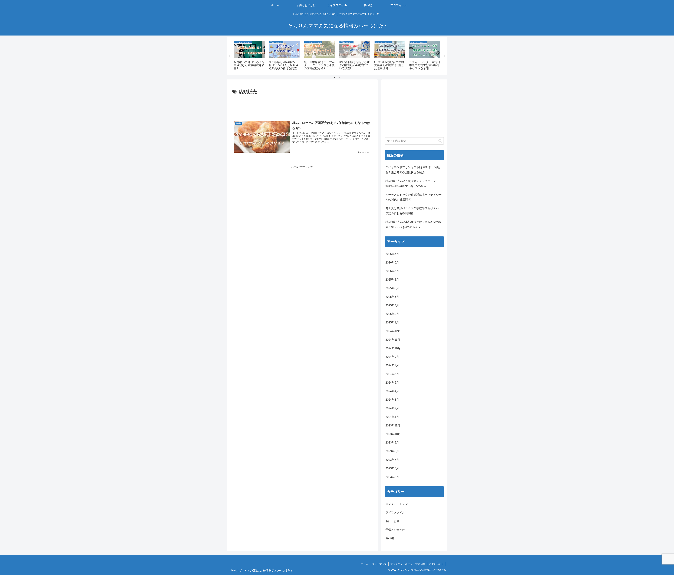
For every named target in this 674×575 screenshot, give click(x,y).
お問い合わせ (436, 564)
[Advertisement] (302, 105)
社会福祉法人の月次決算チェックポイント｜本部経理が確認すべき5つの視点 (413, 183)
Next (444, 56)
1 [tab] (334, 77)
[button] (440, 141)
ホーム (364, 564)
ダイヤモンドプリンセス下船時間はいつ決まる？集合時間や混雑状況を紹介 (413, 170)
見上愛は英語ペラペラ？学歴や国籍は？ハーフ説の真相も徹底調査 (413, 211)
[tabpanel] (249, 55)
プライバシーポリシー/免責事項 (407, 564)
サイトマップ (379, 564)
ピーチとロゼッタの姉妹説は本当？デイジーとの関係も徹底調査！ (413, 197)
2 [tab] (339, 77)
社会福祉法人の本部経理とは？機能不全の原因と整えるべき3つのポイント (413, 224)
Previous (229, 56)
